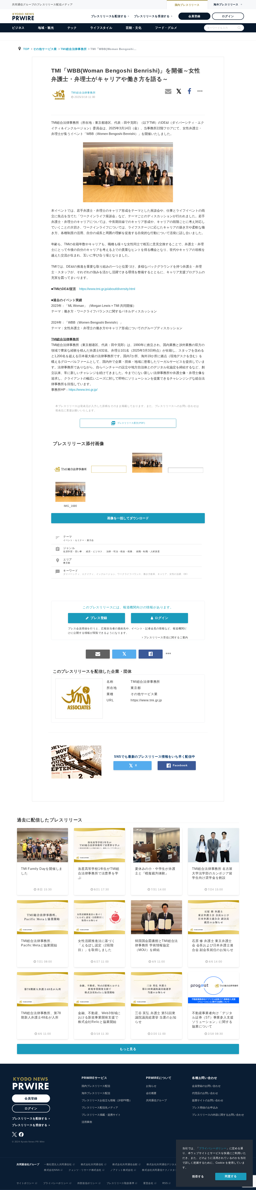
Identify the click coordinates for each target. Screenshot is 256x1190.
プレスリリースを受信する (152, 16)
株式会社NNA (52, 1170)
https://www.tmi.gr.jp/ (83, 389)
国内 (187, 4)
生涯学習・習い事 (73, 551)
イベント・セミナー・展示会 (78, 540)
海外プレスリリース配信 (96, 1093)
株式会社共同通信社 (92, 1164)
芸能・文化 (134, 27)
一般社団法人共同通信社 (58, 1164)
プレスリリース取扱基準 (120, 1183)
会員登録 (194, 16)
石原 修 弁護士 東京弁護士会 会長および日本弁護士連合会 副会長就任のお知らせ (212, 945)
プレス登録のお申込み (205, 1107)
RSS (165, 1183)
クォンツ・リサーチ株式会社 (85, 1170)
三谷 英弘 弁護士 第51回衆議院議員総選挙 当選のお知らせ (155, 1017)
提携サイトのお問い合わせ (207, 1100)
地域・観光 (46, 27)
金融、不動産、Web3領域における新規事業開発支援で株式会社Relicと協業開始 (99, 1017)
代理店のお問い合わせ (205, 1093)
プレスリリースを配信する (109, 16)
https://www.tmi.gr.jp (146, 700)
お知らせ (151, 1085)
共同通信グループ (156, 1100)
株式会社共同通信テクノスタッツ (161, 1170)
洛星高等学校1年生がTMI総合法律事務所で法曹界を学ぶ (98, 873)
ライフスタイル (101, 27)
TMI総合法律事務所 (74, 49)
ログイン (228, 16)
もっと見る (128, 1049)
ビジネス (18, 27)
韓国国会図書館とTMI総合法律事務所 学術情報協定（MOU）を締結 (156, 945)
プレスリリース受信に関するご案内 (166, 637)
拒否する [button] (198, 1176)
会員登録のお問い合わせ (206, 1085)
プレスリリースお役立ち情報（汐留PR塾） (107, 1100)
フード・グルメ (166, 27)
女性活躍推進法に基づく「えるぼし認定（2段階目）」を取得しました (96, 945)
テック (72, 27)
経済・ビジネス (94, 551)
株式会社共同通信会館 (125, 1164)
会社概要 (151, 1093)
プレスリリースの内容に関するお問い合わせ (218, 1114)
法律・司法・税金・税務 (119, 551)
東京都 (66, 563)
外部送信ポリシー (87, 1183)
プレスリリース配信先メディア (100, 1107)
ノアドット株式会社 (121, 1170)
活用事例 (87, 1121)
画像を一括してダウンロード (128, 518)
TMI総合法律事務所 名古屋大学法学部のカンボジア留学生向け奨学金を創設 (212, 873)
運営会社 (148, 1183)
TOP (26, 49)
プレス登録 (98, 618)
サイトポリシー (25, 1183)
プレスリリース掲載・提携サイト (101, 1114)
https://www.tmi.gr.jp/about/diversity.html (107, 289)
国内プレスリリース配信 (96, 1085)
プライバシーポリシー (213, 1148)
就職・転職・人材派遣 (148, 551)
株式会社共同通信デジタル (162, 1164)
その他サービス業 (45, 49)
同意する (231, 1176)
